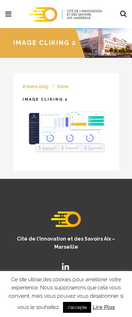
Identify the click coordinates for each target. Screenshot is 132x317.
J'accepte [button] (77, 307)
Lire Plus (104, 307)
